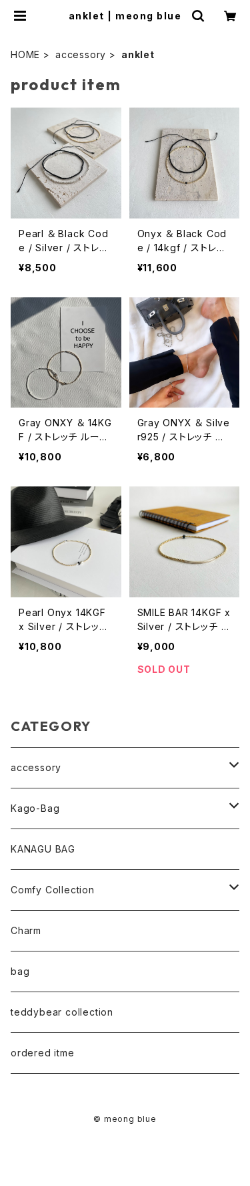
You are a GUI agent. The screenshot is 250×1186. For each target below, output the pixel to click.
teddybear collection (62, 1012)
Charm (26, 930)
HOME (25, 54)
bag (20, 971)
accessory (80, 54)
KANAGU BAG (43, 849)
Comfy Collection (53, 889)
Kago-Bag (35, 808)
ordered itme (43, 1052)
